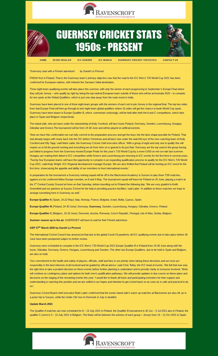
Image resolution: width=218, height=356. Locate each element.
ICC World (105, 60)
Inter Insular (62, 60)
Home (43, 60)
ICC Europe (84, 60)
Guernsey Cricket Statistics (137, 60)
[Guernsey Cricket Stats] (109, 56)
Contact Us (170, 60)
